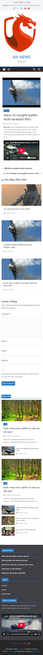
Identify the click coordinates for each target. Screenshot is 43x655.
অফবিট (5, 424)
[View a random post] (39, 69)
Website (5, 360)
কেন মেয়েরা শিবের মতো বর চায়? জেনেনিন (17, 209)
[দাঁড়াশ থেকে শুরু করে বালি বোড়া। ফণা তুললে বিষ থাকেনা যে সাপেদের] (8, 521)
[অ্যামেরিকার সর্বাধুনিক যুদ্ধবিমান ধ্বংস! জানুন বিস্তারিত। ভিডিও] (21, 222)
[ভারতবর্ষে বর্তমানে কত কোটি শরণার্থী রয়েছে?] (8, 531)
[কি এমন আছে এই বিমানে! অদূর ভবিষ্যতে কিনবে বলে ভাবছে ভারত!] (21, 260)
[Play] (4, 634)
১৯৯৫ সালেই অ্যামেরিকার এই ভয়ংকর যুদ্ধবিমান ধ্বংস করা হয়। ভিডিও (21, 173)
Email (4, 351)
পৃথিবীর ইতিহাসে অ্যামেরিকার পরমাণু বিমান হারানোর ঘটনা (18, 168)
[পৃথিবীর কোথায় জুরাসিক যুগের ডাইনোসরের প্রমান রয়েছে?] (8, 451)
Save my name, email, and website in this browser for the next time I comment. (20, 375)
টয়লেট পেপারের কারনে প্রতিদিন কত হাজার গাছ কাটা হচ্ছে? (21, 430)
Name (5, 341)
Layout (4, 590)
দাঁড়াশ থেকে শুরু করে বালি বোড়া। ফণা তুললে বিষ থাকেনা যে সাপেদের (24, 5)
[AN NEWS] (4, 69)
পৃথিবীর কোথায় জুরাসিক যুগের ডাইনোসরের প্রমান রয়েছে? (27, 450)
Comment (6, 314)
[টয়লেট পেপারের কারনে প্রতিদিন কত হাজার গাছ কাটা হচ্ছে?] (21, 410)
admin (17, 123)
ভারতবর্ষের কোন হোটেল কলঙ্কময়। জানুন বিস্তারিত (13, 573)
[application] (21, 625)
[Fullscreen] (39, 634)
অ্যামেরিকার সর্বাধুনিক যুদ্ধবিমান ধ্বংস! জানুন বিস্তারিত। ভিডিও (18, 246)
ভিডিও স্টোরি (6, 110)
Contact (4, 585)
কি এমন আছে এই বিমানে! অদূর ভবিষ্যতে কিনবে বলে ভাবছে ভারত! (20, 284)
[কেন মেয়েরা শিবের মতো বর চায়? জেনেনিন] (21, 186)
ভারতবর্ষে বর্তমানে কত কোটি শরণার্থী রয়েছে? (26, 530)
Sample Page (6, 594)
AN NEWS (21, 57)
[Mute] (36, 634)
